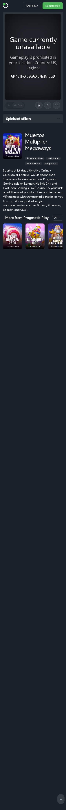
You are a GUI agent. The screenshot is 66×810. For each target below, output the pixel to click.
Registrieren (52, 5)
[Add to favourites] (47, 105)
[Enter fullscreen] (56, 105)
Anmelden (32, 5)
